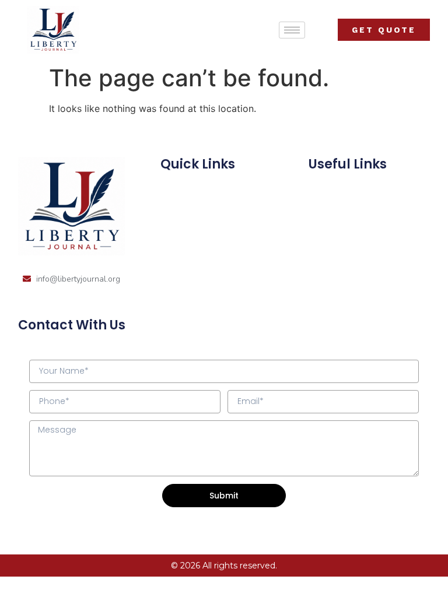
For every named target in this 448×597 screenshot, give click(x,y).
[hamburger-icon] (292, 30)
